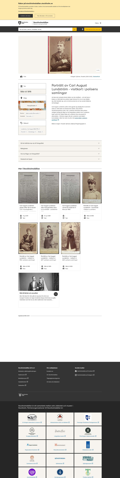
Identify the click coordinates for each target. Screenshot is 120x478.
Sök (74, 29)
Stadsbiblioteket (22, 381)
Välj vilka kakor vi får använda (45, 15)
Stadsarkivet (96, 76)
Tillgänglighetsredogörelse (53, 378)
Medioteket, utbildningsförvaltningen (27, 371)
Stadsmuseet (21, 374)
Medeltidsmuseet (22, 378)
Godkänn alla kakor (26, 15)
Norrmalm (29, 116)
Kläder (39, 132)
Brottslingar (32, 132)
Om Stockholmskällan (52, 374)
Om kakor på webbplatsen (53, 381)
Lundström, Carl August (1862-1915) (30, 129)
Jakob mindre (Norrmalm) (32, 113)
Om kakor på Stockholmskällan (26, 11)
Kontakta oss (50, 371)
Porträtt (23, 132)
